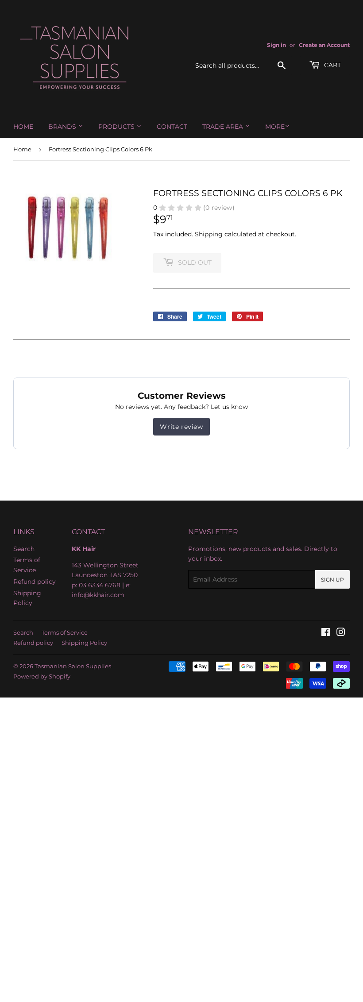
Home (23, 127)
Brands (63, 127)
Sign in (276, 45)
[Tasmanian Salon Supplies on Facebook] (325, 633)
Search (24, 549)
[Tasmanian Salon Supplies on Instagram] (340, 633)
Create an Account (324, 45)
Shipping (209, 234)
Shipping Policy (84, 642)
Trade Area (223, 127)
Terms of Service (65, 632)
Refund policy (34, 582)
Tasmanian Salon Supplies (73, 666)
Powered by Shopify (41, 676)
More (275, 127)
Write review (181, 427)
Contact (172, 127)
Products (117, 127)
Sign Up (332, 579)
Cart (331, 65)
